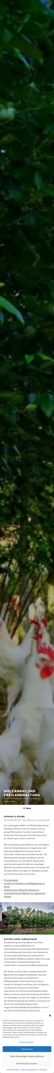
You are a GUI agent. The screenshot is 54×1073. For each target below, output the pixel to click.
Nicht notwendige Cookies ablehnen (27, 1056)
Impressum (43, 1069)
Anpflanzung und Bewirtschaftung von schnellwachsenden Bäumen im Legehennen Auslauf (24, 893)
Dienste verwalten (26, 1042)
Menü (28, 808)
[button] (50, 1015)
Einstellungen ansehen (27, 1063)
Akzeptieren (27, 1049)
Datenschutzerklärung (29, 1069)
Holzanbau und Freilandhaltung (22, 793)
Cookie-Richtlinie (13, 1069)
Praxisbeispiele (11, 880)
